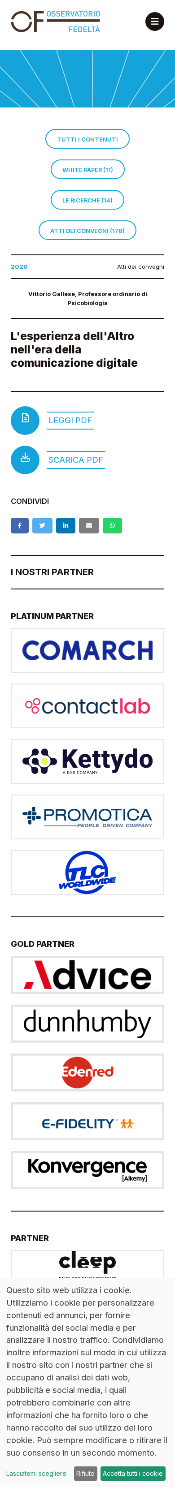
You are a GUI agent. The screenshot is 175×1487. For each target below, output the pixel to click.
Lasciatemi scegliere (36, 1473)
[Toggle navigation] (154, 21)
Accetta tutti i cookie (133, 1473)
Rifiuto (85, 1473)
